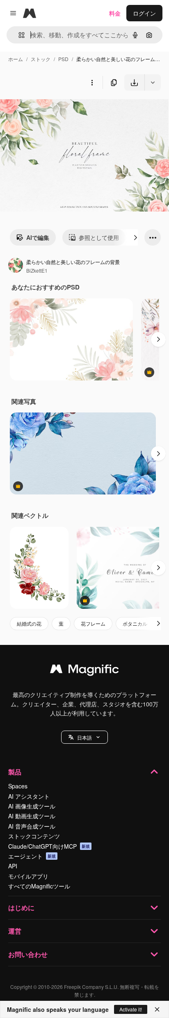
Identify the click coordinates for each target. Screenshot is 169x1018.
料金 (115, 13)
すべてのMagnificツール (39, 886)
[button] (84, 737)
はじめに (21, 907)
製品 (14, 772)
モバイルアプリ (28, 876)
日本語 (84, 737)
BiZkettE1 (37, 270)
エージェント (32, 856)
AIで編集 (37, 237)
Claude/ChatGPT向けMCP (49, 846)
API (12, 866)
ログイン (144, 13)
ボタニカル (135, 623)
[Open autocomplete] (18, 35)
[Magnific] (84, 671)
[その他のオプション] (92, 82)
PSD (63, 58)
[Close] (157, 1009)
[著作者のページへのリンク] (15, 266)
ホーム (15, 58)
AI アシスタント (29, 796)
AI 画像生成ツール (31, 806)
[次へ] (135, 237)
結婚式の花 (29, 623)
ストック (40, 58)
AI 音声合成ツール (31, 826)
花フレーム (93, 623)
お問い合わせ (28, 954)
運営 (14, 931)
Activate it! (130, 1009)
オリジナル (56, 109)
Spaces (17, 786)
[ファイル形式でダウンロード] (152, 82)
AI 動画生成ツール (31, 816)
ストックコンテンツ (34, 836)
